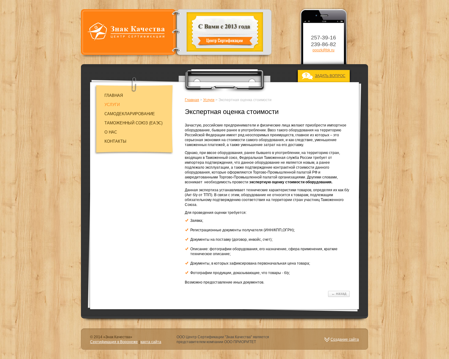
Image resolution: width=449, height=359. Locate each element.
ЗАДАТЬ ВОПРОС (330, 76)
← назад (338, 293)
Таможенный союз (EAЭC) (133, 123)
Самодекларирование (129, 114)
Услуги (112, 104)
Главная (113, 95)
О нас (110, 132)
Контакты (115, 141)
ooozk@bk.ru (323, 50)
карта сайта (151, 342)
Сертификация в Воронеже (114, 342)
